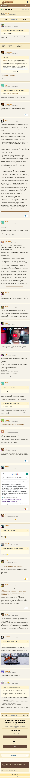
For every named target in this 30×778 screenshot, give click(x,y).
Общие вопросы (12, 14)
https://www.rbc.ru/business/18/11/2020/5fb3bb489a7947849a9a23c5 (15, 211)
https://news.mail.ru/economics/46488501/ (14, 286)
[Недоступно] (15, 659)
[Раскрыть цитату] (3, 30)
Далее (24, 19)
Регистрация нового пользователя (15, 736)
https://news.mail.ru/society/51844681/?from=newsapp (12, 566)
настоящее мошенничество (9, 75)
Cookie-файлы (15, 774)
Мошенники (5, 60)
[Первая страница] (2, 20)
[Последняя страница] (28, 20)
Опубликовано (11, 26)
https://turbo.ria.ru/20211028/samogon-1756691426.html (12, 424)
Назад (5, 19)
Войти (15, 746)
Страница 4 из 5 (15, 19)
